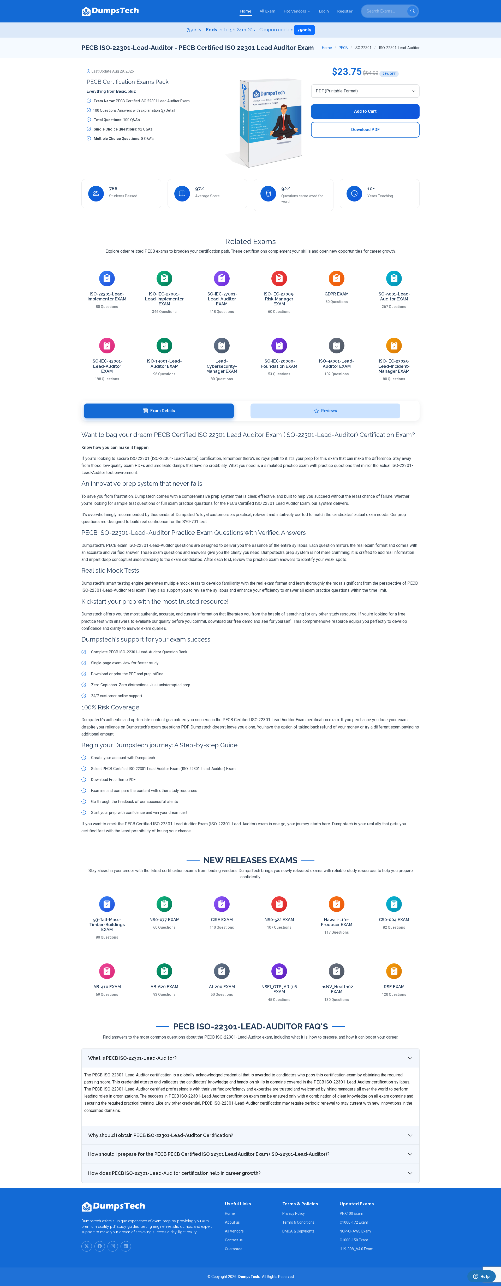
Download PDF (365, 129)
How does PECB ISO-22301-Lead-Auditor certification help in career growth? (174, 1173)
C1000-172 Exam (354, 1222)
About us (232, 1222)
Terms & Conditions (298, 1222)
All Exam (267, 11)
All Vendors (234, 1231)
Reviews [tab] (329, 410)
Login (324, 11)
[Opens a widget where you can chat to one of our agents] (481, 1276)
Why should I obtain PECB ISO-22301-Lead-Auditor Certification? (160, 1135)
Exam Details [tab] (162, 410)
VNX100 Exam (351, 1213)
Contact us (234, 1240)
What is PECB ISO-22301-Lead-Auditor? (132, 1058)
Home (245, 11)
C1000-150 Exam (354, 1240)
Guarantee (233, 1249)
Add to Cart (365, 111)
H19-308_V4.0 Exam (356, 1249)
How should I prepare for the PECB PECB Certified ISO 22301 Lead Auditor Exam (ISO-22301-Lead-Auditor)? (209, 1154)
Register (345, 11)
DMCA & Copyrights (298, 1231)
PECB (343, 48)
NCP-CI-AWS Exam (355, 1231)
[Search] (412, 11)
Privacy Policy (293, 1213)
